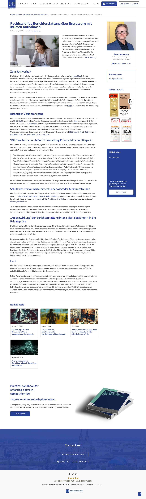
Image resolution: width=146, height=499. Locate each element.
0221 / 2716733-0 (80, 461)
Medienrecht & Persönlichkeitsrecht (35, 14)
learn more (121, 192)
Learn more (20, 414)
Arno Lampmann (35, 31)
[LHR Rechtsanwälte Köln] (12, 4)
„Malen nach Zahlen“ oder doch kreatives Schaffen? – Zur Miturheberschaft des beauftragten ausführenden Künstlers (84, 333)
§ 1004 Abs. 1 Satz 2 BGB (78, 132)
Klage (69, 105)
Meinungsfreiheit (17, 201)
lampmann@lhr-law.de (122, 63)
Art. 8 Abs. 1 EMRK (49, 196)
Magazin (19, 14)
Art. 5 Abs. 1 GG (41, 199)
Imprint (89, 484)
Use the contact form (73, 454)
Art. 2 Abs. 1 (31, 134)
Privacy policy (77, 484)
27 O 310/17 (18, 121)
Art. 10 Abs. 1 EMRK (56, 199)
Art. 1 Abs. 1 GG (43, 134)
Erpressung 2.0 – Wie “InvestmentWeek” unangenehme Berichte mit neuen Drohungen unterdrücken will (23, 333)
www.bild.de (76, 76)
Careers (99, 484)
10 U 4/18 (33, 124)
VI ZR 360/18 (90, 57)
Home (12, 14)
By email (61, 461)
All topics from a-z (116, 78)
